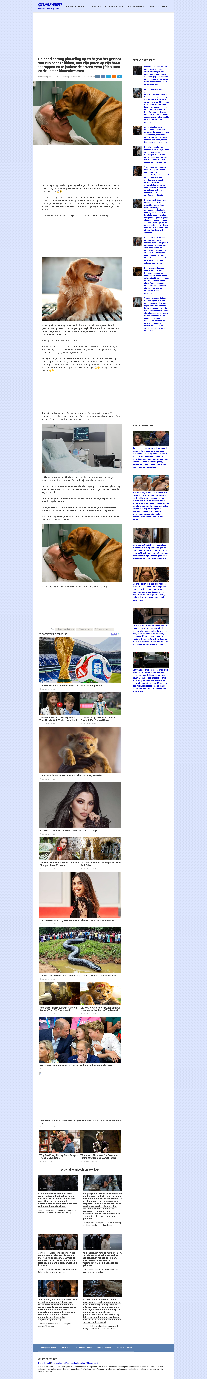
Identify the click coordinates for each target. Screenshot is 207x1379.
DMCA (66, 1363)
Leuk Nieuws (95, 6)
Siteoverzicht (92, 1363)
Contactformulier (78, 1363)
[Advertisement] (103, 33)
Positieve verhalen (158, 6)
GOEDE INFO (50, 4)
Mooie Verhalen (85, 629)
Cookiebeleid (56, 1363)
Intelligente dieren (75, 6)
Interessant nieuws (66, 629)
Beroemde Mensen (114, 6)
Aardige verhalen (136, 6)
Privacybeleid (44, 1363)
